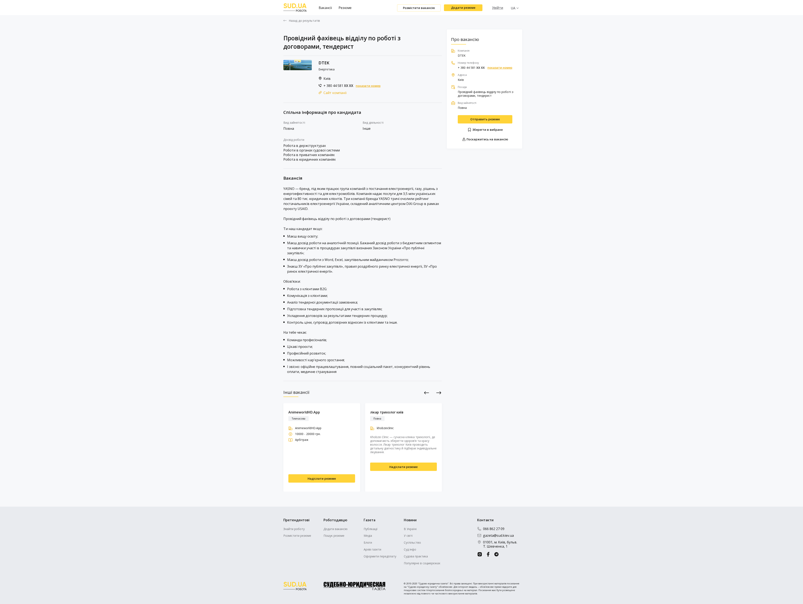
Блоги (368, 542)
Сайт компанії (335, 92)
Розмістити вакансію (419, 8)
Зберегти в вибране (487, 130)
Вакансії (325, 7)
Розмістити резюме (297, 536)
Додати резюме (463, 8)
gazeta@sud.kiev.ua (498, 535)
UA (513, 8)
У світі (408, 536)
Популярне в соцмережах (422, 563)
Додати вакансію (336, 529)
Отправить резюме (485, 119)
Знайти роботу (294, 529)
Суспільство (412, 542)
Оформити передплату (380, 556)
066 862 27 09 (493, 529)
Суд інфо (410, 549)
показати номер (368, 86)
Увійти (497, 7)
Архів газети (372, 549)
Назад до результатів (304, 21)
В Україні (410, 529)
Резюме (345, 7)
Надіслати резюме (322, 479)
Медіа (368, 536)
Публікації (371, 529)
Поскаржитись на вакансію (487, 139)
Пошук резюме (334, 536)
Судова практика (416, 556)
